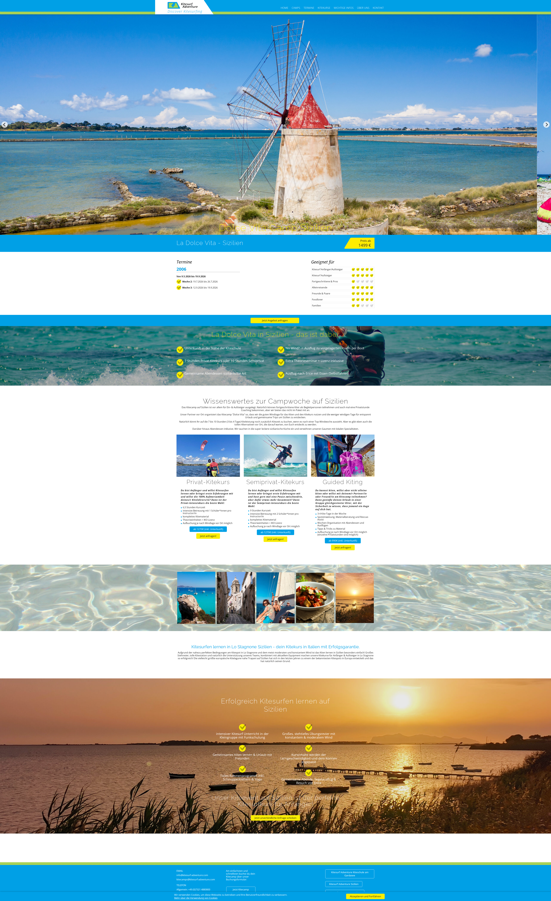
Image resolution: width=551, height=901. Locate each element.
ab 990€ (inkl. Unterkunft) (343, 540)
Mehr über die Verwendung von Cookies (196, 898)
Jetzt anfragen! (208, 536)
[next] (546, 124)
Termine (309, 7)
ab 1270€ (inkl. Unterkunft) (208, 529)
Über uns (363, 7)
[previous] (4, 124)
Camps (296, 7)
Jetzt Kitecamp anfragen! (241, 891)
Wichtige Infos (344, 7)
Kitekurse (324, 7)
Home (284, 7)
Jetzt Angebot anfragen (275, 320)
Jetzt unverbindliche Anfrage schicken (275, 817)
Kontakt (378, 7)
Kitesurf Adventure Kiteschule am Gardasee (349, 874)
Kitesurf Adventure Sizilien (343, 884)
